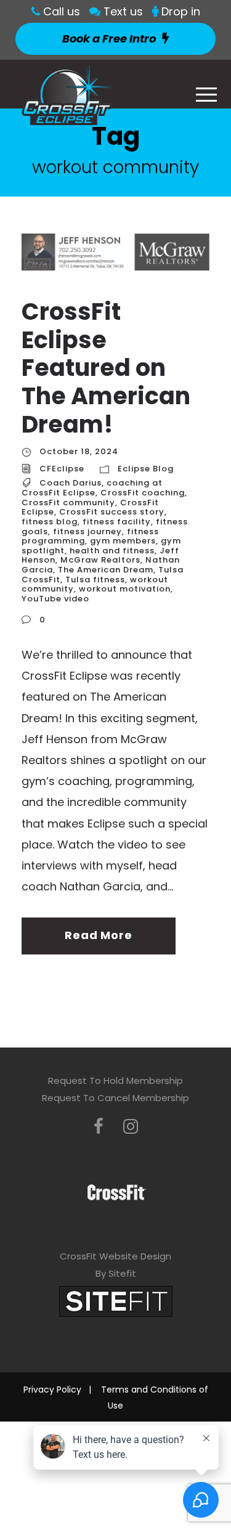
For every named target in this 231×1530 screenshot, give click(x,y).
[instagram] (130, 1126)
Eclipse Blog (146, 468)
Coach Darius (70, 483)
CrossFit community (68, 502)
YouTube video (55, 598)
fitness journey (87, 531)
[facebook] (98, 1126)
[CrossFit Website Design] (115, 1300)
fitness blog (50, 521)
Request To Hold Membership (115, 1080)
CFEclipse (61, 468)
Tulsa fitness (95, 579)
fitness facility (117, 521)
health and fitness (112, 550)
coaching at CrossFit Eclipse (92, 487)
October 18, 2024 (78, 451)
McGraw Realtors (100, 560)
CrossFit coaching (142, 492)
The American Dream (105, 570)
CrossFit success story (111, 512)
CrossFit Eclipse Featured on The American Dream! (106, 367)
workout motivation (125, 589)
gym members (123, 541)
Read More (98, 935)
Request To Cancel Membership (115, 1097)
